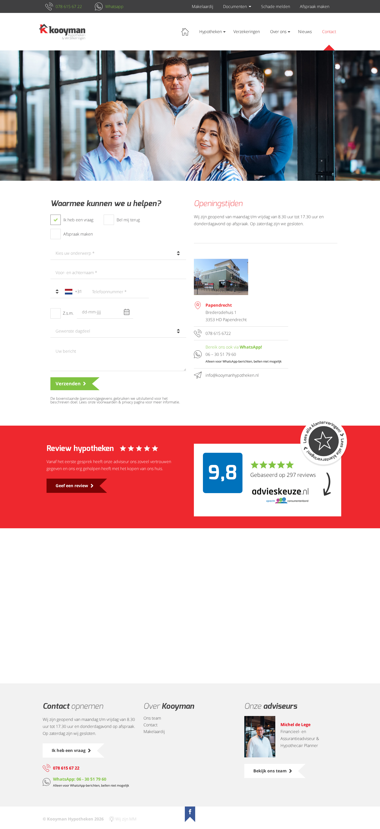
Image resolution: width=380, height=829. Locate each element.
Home (185, 31)
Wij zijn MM (125, 819)
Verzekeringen (246, 31)
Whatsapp (114, 6)
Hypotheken (210, 31)
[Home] (62, 32)
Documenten (235, 6)
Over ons (278, 31)
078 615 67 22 (69, 6)
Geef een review (72, 485)
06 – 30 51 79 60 (221, 354)
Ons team (152, 718)
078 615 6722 (218, 333)
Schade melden (275, 6)
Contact (329, 31)
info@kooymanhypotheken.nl (232, 375)
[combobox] (118, 253)
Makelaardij (202, 6)
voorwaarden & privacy (115, 402)
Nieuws (305, 31)
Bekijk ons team (270, 771)
